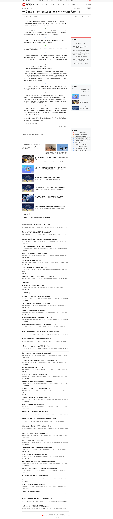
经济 (42, 0)
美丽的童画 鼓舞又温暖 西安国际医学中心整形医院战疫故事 (37, 498)
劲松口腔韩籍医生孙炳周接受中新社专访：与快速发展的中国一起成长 (39, 324)
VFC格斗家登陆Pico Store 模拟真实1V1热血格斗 (34, 267)
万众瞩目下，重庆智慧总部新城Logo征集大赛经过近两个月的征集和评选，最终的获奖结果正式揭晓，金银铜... (45, 456)
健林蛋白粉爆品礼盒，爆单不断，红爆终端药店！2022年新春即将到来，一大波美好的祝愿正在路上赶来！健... (45, 508)
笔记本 (73, 4)
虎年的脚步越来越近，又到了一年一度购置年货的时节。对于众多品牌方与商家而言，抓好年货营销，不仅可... (45, 234)
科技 (37, 0)
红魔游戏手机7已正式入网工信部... (81, 144)
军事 (29, 0)
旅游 (40, 0)
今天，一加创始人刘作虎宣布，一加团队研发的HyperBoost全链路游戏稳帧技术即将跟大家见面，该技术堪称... (45, 348)
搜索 (89, 8)
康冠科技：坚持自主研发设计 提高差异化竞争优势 (34, 253)
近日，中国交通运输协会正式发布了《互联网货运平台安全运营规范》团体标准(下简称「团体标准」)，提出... (45, 241)
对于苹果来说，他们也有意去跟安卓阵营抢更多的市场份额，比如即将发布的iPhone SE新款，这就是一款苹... (45, 312)
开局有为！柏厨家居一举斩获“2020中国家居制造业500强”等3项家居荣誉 (40, 468)
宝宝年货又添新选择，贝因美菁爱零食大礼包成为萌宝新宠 (36, 232)
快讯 (31, 8)
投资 (48, 0)
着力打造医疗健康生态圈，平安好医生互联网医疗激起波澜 (36, 339)
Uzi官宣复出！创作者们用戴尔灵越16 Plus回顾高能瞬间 (36, 217)
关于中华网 (45, 515)
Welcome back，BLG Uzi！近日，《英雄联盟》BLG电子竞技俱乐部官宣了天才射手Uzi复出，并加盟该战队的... (45, 219)
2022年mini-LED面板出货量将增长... (81, 134)
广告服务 (48, 515)
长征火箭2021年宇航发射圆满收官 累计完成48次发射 (50, 187)
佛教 (61, 0)
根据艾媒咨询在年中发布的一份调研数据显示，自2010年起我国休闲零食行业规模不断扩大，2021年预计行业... (45, 442)
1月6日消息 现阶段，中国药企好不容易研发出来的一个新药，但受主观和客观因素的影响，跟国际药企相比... (44, 287)
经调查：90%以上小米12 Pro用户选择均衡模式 (34, 484)
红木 (64, 0)
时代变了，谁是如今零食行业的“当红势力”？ (33, 440)
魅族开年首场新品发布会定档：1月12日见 (32, 367)
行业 (74, 63)
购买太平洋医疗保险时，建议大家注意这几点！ (34, 404)
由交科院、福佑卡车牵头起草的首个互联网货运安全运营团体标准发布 (39, 239)
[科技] (26, 4)
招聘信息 (55, 515)
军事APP (72, 0)
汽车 (31, 0)
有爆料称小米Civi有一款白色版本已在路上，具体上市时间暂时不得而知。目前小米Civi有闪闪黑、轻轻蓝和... (45, 435)
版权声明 (58, 515)
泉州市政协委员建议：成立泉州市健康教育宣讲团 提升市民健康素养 (39, 418)
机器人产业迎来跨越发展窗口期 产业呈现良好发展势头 (50, 168)
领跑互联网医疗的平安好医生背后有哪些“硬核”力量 (35, 475)
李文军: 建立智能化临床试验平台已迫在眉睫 (33, 285)
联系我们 (52, 515)
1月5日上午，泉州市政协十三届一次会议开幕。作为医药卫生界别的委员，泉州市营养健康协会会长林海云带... (45, 421)
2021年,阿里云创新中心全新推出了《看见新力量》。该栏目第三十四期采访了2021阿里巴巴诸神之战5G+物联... (45, 262)
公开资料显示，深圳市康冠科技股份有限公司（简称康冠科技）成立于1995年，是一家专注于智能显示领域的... (45, 255)
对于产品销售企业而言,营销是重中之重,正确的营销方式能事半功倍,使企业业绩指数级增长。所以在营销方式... (45, 494)
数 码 (58, 4)
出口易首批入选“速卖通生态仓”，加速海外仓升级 (34, 374)
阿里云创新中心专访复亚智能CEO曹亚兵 (32, 260)
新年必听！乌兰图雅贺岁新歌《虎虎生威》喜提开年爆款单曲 (37, 381)
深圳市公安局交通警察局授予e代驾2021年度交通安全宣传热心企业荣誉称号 (41, 331)
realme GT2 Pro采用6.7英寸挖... (81, 142)
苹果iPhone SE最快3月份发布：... (81, 132)
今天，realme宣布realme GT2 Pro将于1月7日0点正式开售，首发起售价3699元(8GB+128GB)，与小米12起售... (45, 399)
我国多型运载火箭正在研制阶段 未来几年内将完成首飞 (50, 206)
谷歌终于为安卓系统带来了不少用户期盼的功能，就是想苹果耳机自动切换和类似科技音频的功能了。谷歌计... (45, 463)
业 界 (37, 4)
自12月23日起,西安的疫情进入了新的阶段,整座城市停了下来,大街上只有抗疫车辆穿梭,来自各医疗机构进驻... (44, 501)
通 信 (52, 4)
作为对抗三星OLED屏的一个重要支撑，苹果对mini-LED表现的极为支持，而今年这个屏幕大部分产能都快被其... (45, 319)
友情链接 (65, 515)
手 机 (63, 4)
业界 (74, 41)
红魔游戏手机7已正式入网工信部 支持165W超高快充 (35, 411)
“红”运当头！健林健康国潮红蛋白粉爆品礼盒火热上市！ (36, 506)
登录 (90, 0)
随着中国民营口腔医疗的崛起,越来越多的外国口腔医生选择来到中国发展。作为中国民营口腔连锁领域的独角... (45, 326)
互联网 (42, 4)
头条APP (77, 0)
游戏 (34, 0)
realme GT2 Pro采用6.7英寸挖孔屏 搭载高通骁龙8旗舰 (36, 397)
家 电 (47, 4)
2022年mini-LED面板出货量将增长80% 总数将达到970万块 (37, 317)
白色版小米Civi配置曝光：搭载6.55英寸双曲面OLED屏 (36, 433)
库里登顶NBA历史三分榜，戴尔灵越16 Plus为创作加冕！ (36, 224)
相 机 (79, 4)
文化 (54, 0)
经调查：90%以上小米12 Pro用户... (81, 150)
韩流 (66, 0)
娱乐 (45, 0)
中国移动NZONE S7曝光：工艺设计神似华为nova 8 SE (36, 388)
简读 (69, 0)
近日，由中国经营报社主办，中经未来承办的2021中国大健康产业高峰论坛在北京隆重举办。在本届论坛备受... (45, 341)
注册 (87, 0)
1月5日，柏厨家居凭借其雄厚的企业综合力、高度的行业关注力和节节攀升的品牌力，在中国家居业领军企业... (45, 470)
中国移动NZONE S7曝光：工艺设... (81, 140)
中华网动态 (69, 515)
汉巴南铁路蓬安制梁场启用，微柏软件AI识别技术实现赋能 (36, 246)
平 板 (68, 4)
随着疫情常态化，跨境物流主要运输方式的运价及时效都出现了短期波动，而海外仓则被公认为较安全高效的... (45, 376)
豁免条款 (62, 515)
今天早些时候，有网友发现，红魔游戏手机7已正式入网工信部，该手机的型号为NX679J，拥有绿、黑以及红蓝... (45, 414)
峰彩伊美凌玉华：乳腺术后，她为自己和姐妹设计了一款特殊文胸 (38, 276)
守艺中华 (57, 0)
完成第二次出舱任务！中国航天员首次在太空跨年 (49, 197)
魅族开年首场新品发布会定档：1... (81, 138)
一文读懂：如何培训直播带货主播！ (31, 491)
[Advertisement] (42, 141)
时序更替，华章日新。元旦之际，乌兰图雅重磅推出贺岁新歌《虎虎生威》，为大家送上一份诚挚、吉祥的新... (45, 383)
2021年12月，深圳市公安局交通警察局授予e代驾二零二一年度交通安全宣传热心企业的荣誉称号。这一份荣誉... (45, 334)
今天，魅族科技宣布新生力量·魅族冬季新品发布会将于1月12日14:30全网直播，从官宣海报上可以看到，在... (45, 369)
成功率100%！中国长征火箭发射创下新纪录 (47, 177)
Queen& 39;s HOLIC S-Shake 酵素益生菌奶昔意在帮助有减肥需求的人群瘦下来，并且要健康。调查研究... (44, 449)
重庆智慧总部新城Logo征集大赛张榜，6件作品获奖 (35, 454)
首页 (23, 0)
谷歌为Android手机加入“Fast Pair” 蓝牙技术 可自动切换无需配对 (38, 461)
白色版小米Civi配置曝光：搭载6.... (81, 146)
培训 (51, 0)
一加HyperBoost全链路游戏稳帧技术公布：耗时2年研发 (36, 346)
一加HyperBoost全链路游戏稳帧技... (81, 136)
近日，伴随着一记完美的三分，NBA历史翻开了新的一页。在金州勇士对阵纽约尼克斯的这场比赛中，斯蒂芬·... (45, 227)
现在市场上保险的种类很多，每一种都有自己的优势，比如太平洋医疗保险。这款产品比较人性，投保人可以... (45, 406)
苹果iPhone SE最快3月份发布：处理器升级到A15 (34, 310)
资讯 (26, 0)
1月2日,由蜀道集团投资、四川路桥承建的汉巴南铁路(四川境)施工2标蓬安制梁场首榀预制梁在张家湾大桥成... (45, 248)
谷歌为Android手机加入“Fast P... (81, 148)
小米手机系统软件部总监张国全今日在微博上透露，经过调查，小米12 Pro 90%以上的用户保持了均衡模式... (44, 486)
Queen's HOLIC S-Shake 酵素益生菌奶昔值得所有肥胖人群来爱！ (39, 447)
